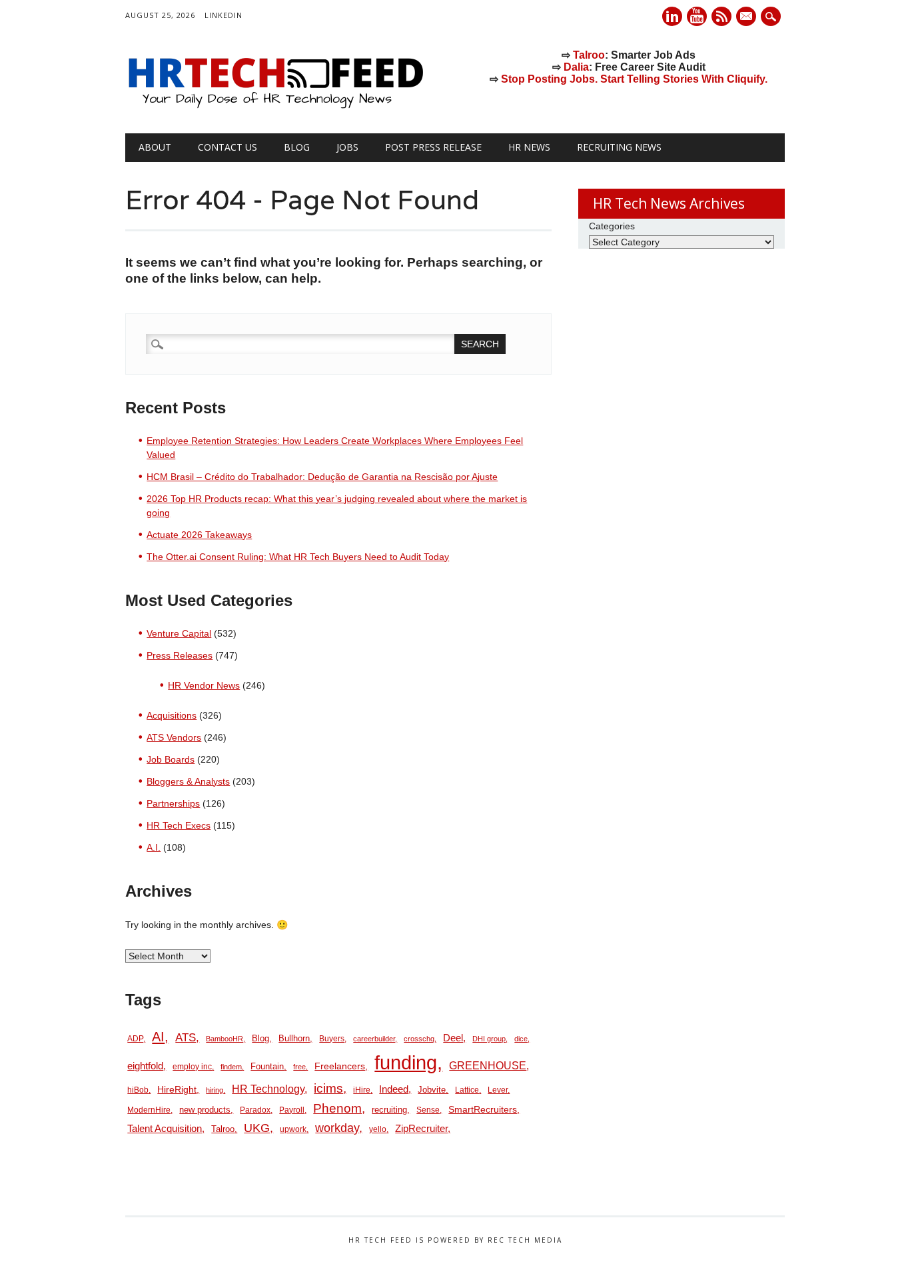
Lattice (467, 1090)
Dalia (576, 67)
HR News (529, 147)
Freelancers (339, 1066)
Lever (498, 1090)
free (299, 1067)
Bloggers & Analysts (188, 781)
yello (377, 1129)
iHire (361, 1090)
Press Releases (180, 655)
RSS (721, 16)
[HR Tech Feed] (275, 106)
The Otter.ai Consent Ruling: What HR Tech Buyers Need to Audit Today (298, 556)
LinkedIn (223, 15)
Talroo (589, 55)
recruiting (389, 1110)
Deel (453, 1038)
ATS (185, 1037)
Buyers (331, 1038)
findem (231, 1067)
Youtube (697, 16)
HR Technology (268, 1089)
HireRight (177, 1090)
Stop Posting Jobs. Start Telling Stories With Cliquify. (634, 79)
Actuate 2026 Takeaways (199, 534)
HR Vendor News (204, 685)
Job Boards (171, 759)
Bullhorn (294, 1038)
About (155, 147)
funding (405, 1062)
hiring (214, 1090)
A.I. (154, 847)
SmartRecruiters (482, 1109)
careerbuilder (374, 1039)
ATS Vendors (174, 737)
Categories (612, 226)
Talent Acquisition (164, 1128)
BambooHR (224, 1039)
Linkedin (672, 16)
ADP (135, 1039)
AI (158, 1036)
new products (204, 1110)
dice (521, 1039)
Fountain (267, 1066)
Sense (428, 1110)
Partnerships (173, 803)
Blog (297, 147)
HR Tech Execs (179, 825)
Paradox (255, 1110)
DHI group (489, 1039)
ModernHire (149, 1110)
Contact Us (227, 147)
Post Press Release (433, 147)
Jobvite (432, 1090)
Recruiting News (619, 147)
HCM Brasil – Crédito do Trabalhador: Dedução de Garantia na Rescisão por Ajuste (322, 476)
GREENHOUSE (487, 1065)
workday (337, 1128)
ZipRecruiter (421, 1128)
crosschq (419, 1039)
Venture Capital (179, 633)
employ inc (192, 1067)
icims (328, 1088)
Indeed (393, 1089)
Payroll (291, 1110)
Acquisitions (172, 715)
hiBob (138, 1090)
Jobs (347, 147)
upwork (293, 1129)
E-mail (747, 17)
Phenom (337, 1108)
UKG (257, 1128)
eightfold (145, 1065)
